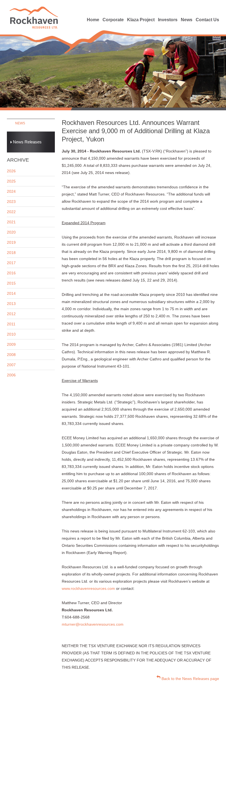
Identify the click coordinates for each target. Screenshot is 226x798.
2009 (11, 344)
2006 (11, 375)
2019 (11, 242)
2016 (11, 273)
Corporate (113, 19)
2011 (11, 324)
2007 (11, 365)
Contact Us (207, 19)
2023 (11, 201)
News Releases (27, 142)
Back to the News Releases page (189, 678)
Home (93, 19)
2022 (11, 212)
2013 (11, 303)
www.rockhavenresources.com (88, 588)
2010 (11, 334)
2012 (11, 314)
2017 (11, 263)
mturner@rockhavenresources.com (92, 624)
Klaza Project (141, 19)
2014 (11, 293)
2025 (11, 181)
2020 (11, 232)
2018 (11, 252)
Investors (167, 19)
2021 (11, 222)
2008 (11, 354)
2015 (11, 283)
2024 (11, 191)
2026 (11, 171)
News (186, 19)
